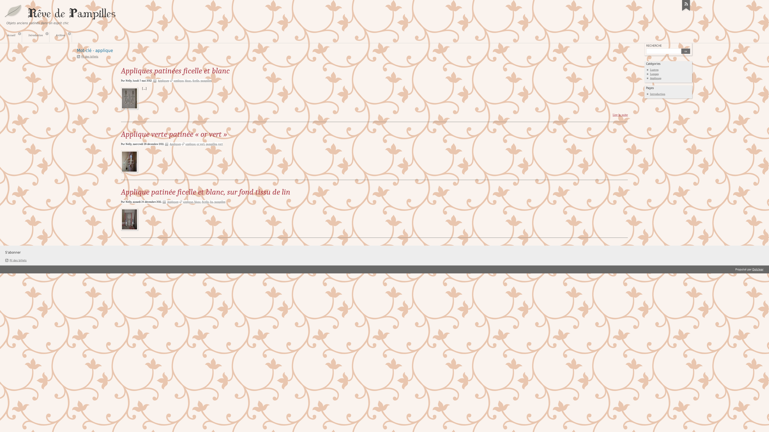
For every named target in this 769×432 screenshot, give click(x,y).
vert (220, 144)
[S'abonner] (686, 11)
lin (211, 202)
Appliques (163, 80)
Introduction (657, 94)
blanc (188, 80)
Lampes (654, 74)
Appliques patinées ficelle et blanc (175, 70)
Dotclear (757, 269)
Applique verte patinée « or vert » (174, 134)
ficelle (195, 80)
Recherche (654, 45)
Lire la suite (620, 115)
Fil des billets (89, 56)
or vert (201, 144)
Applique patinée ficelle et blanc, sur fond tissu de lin (205, 192)
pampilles (205, 80)
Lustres (654, 70)
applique (179, 80)
